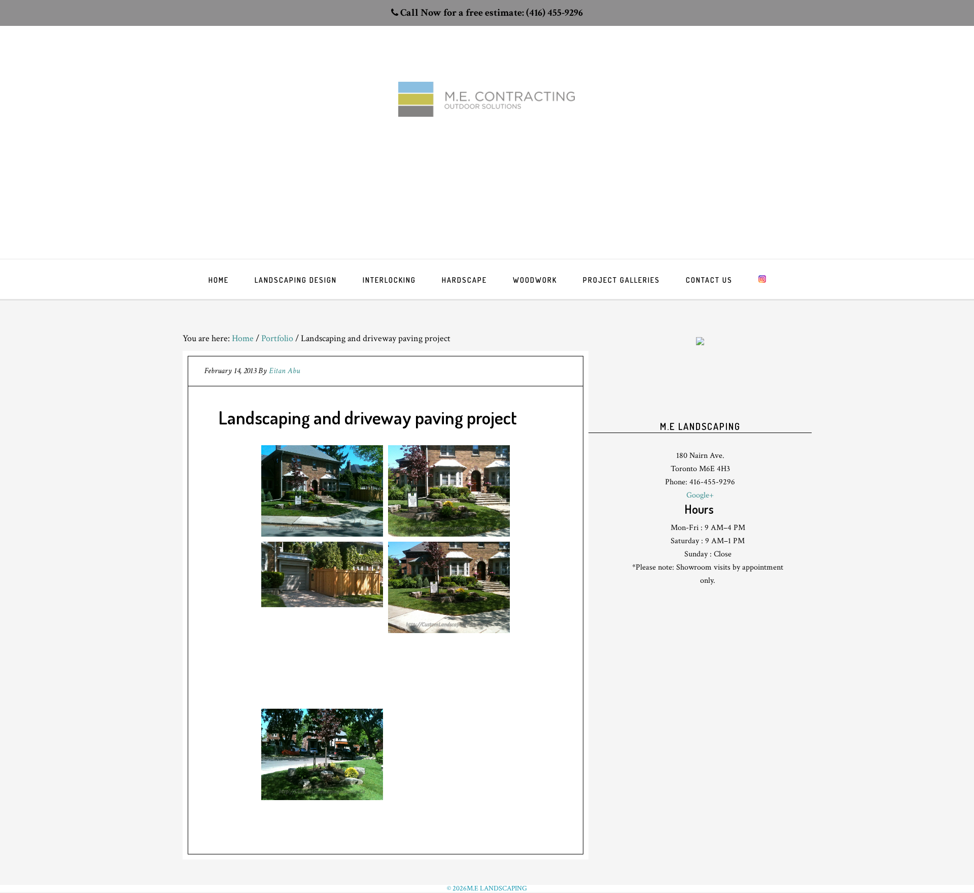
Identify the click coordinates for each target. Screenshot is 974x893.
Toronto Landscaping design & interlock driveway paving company (487, 117)
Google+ (700, 495)
